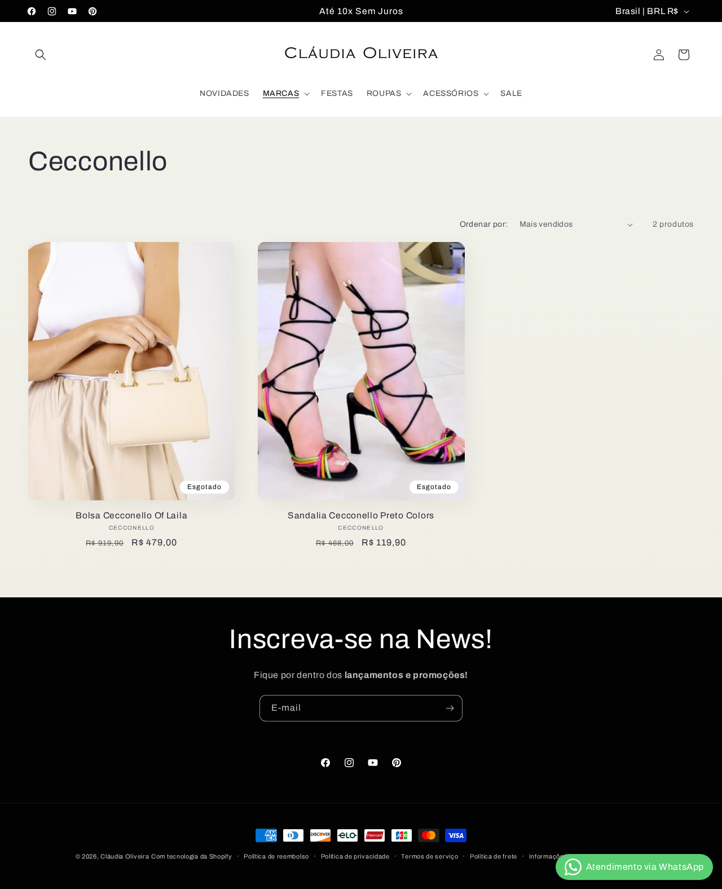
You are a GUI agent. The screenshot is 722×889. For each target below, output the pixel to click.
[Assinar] (449, 708)
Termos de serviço (429, 856)
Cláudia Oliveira (124, 856)
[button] (40, 54)
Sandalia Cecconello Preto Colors (361, 515)
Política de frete (493, 856)
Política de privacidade (355, 856)
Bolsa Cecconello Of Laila (131, 515)
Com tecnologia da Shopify (191, 856)
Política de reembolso (276, 856)
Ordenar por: (484, 224)
